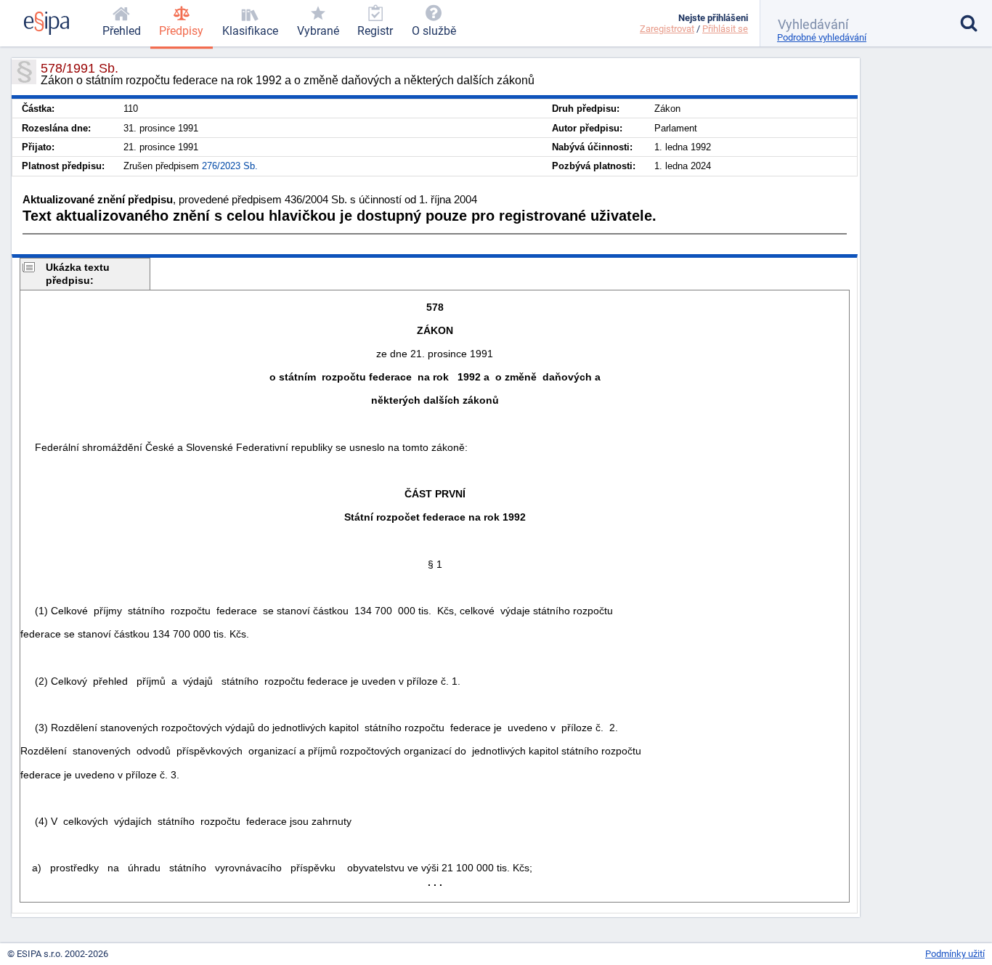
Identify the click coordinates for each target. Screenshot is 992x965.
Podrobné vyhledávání (821, 37)
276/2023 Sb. (230, 165)
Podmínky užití (955, 953)
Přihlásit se (725, 28)
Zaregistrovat (667, 28)
